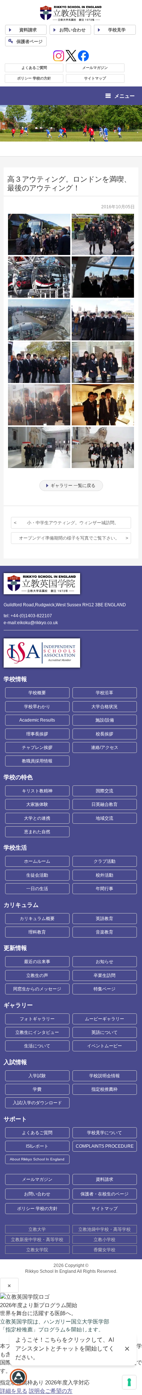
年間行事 (104, 888)
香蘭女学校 (104, 1249)
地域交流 (104, 818)
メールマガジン (95, 68)
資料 (28, 29)
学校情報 (15, 679)
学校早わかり (37, 706)
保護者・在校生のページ (104, 1194)
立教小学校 (104, 1239)
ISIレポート (37, 1146)
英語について (104, 1032)
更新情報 (15, 948)
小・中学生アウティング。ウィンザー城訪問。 (73, 522)
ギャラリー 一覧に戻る (73, 485)
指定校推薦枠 (104, 1089)
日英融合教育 (104, 804)
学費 (37, 1089)
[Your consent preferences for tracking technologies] (129, 1382)
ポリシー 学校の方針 (34, 78)
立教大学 (37, 1229)
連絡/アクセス (104, 747)
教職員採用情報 (37, 761)
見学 (117, 29)
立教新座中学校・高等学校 (37, 1239)
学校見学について (104, 1132)
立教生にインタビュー (37, 1032)
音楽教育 (104, 932)
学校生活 (15, 848)
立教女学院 (37, 1249)
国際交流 (104, 790)
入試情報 (15, 1062)
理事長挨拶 (37, 734)
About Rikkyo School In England (37, 1159)
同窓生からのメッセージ (37, 989)
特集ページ (104, 989)
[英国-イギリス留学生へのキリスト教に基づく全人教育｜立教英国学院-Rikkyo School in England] (71, 13)
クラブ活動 (104, 861)
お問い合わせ (72, 29)
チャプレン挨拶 (37, 747)
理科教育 (37, 932)
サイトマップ (95, 78)
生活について (37, 1045)
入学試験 (37, 1075)
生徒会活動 (37, 875)
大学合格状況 (104, 706)
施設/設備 (104, 720)
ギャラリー (18, 1005)
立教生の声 (37, 975)
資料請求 (104, 1179)
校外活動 (104, 875)
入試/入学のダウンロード (37, 1102)
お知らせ (104, 961)
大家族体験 (37, 804)
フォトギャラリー (37, 1018)
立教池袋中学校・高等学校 (104, 1229)
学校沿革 (104, 692)
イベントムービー (104, 1045)
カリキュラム (21, 905)
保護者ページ (29, 41)
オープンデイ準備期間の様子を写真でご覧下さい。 (69, 538)
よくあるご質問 (34, 68)
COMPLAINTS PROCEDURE (105, 1146)
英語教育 (104, 918)
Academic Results (37, 720)
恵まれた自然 (37, 831)
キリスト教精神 (37, 790)
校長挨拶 (104, 734)
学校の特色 (18, 777)
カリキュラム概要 (37, 918)
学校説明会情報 (104, 1075)
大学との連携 (37, 818)
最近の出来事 (37, 961)
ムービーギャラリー (104, 1018)
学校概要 (37, 692)
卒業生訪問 (104, 975)
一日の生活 (37, 888)
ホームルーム (37, 861)
